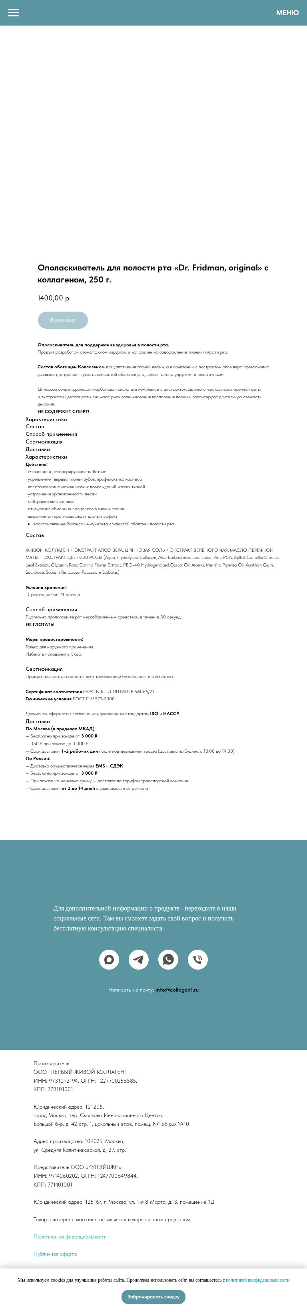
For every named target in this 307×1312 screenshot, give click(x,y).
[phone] (198, 960)
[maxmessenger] (109, 960)
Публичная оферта (55, 1253)
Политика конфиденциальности (70, 1236)
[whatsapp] (168, 960)
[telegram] (139, 960)
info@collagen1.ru (177, 989)
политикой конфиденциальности (257, 1280)
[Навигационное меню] (13, 13)
